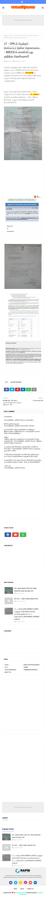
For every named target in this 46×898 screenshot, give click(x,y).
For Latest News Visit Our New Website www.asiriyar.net (25, 589)
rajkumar (8, 61)
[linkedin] (35, 882)
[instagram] (25, 882)
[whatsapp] (23, 534)
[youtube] (15, 534)
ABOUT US (8, 672)
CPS (10, 35)
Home (6, 35)
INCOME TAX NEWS (16, 382)
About (22, 889)
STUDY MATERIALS (10, 670)
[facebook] (22, 2)
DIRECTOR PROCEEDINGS (32, 665)
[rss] (20, 882)
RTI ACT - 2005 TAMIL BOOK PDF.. (26, 599)
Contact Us (30, 889)
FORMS (26, 667)
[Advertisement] (21, 181)
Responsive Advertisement (23, 20)
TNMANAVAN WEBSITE (31, 670)
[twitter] (15, 882)
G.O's (6, 667)
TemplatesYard (21, 893)
